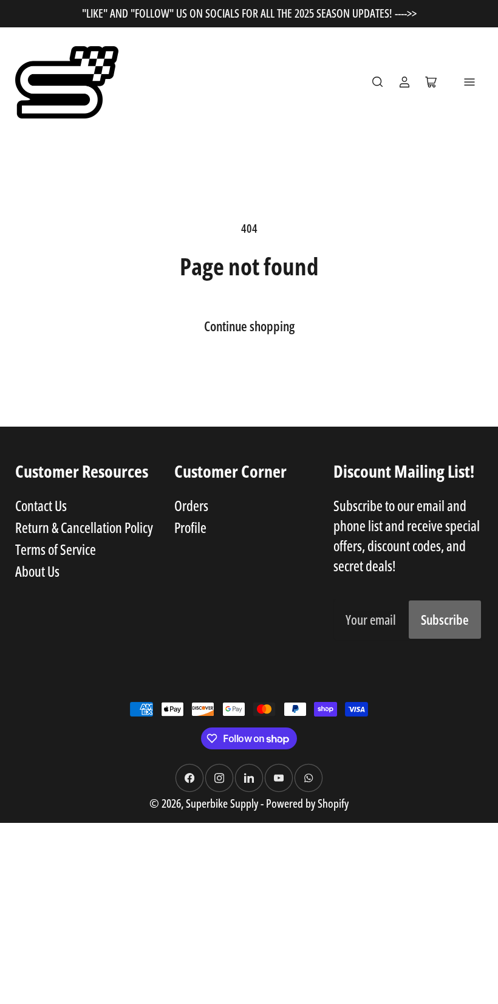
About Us (37, 571)
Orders (191, 505)
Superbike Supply (223, 803)
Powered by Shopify (307, 803)
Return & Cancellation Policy (84, 527)
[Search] (377, 82)
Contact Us (41, 505)
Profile (190, 527)
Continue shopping (249, 326)
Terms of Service (55, 549)
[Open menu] (469, 82)
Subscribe (445, 619)
